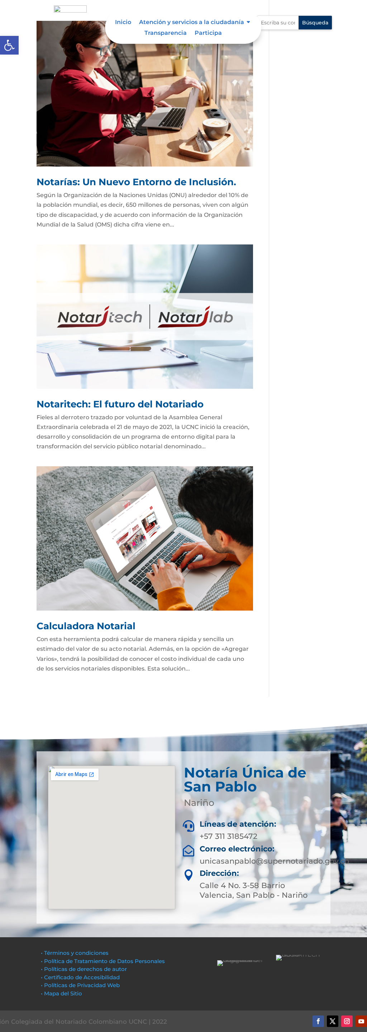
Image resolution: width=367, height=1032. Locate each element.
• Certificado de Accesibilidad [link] (80, 977)
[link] (9, 45)
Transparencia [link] (165, 33)
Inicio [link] (123, 22)
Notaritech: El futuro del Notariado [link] (120, 404)
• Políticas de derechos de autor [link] (84, 969)
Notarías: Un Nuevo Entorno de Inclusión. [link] (136, 182)
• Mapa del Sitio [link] (62, 993)
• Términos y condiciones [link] (75, 952)
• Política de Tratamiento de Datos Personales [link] (103, 961)
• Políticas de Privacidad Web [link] (80, 985)
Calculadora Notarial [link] (86, 626)
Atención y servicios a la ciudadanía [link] (191, 22)
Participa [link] (208, 33)
